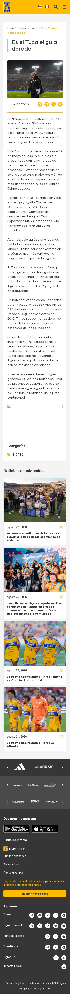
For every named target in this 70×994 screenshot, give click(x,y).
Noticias (22, 28)
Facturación (11, 864)
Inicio (10, 28)
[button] (40, 104)
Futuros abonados (15, 856)
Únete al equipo (13, 873)
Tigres (34, 28)
